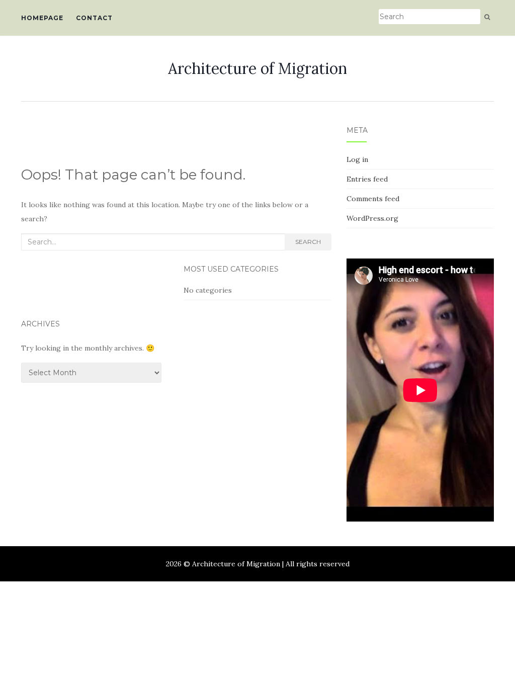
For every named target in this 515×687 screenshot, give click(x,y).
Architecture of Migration (257, 68)
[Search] (487, 17)
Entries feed (367, 179)
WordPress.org (372, 218)
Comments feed (373, 198)
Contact (94, 18)
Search (308, 241)
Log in (357, 159)
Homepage (42, 18)
